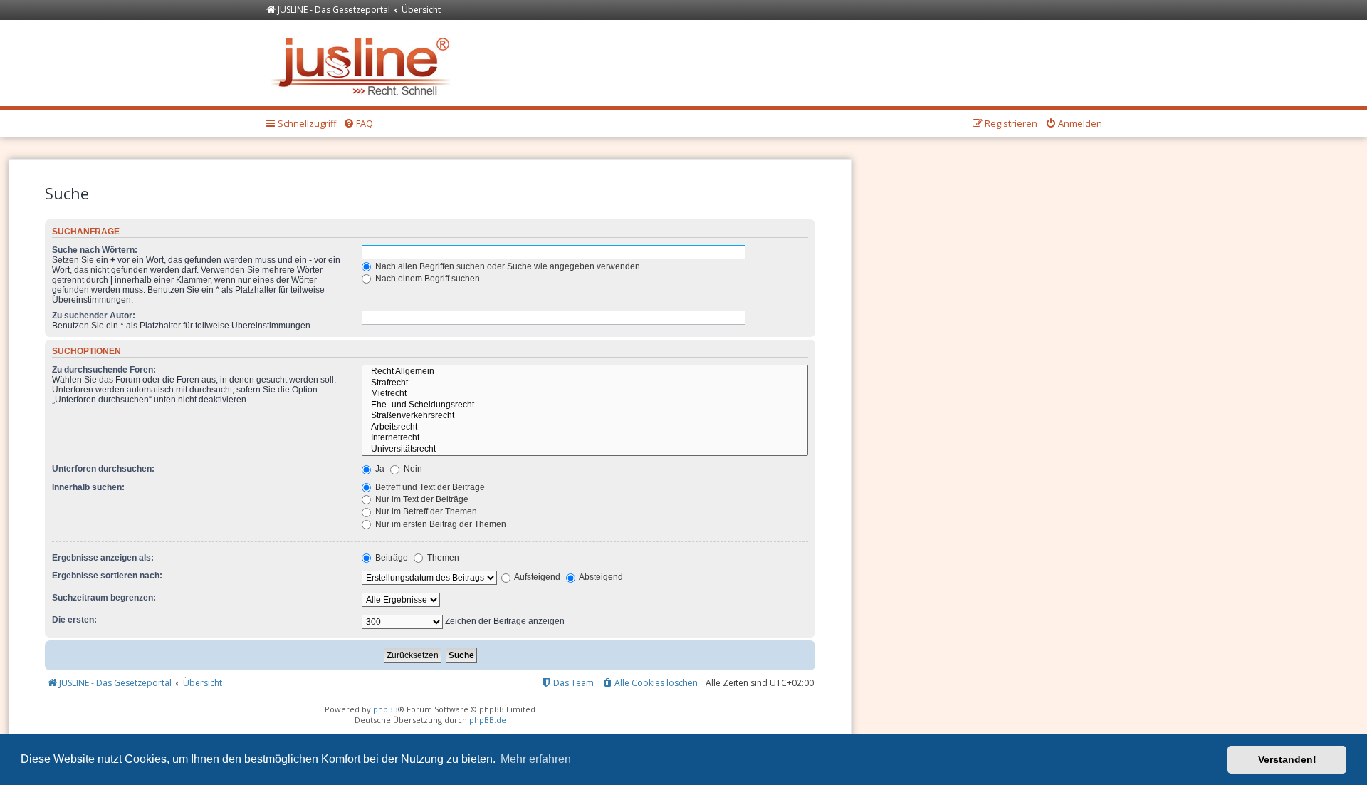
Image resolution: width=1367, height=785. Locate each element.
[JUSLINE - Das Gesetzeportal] (364, 63)
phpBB (385, 709)
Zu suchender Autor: (93, 316)
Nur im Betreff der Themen (425, 511)
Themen (442, 558)
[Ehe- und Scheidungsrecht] (585, 405)
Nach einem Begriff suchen (426, 279)
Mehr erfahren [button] (536, 759)
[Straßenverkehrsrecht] (585, 416)
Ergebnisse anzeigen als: (103, 558)
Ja (378, 469)
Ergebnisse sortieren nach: (107, 576)
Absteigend (600, 577)
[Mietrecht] (585, 394)
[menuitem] (358, 124)
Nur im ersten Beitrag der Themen (439, 524)
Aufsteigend (536, 577)
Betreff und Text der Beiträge (429, 487)
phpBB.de (487, 719)
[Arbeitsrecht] (585, 427)
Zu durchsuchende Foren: (104, 370)
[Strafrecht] (585, 383)
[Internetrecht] (585, 438)
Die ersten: (74, 620)
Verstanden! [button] (1287, 759)
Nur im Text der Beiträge (420, 499)
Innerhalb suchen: (88, 487)
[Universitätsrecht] (585, 449)
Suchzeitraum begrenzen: (104, 598)
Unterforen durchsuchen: (103, 469)
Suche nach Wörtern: (94, 250)
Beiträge (390, 558)
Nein (412, 469)
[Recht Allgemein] (585, 372)
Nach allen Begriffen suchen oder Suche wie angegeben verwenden (506, 266)
